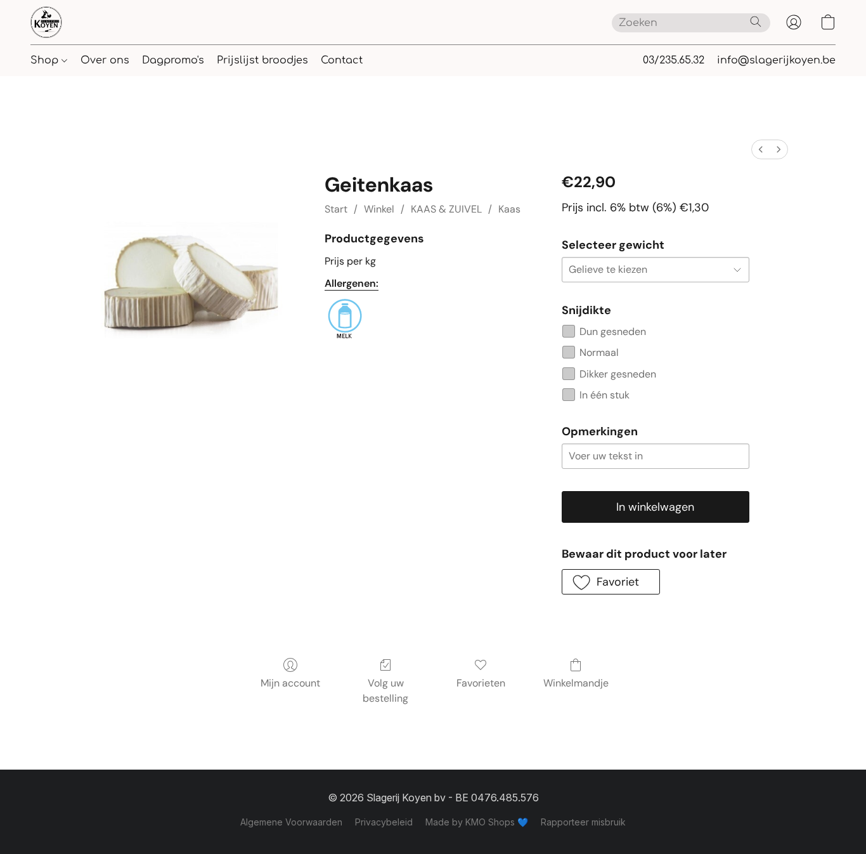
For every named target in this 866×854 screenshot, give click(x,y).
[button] (46, 22)
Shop (45, 60)
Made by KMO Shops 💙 (476, 822)
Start (336, 209)
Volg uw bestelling (385, 690)
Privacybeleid (384, 822)
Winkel (379, 209)
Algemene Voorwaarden (291, 822)
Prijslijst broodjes (262, 60)
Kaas (509, 209)
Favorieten (480, 683)
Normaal (599, 352)
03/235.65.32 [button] (673, 60)
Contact (342, 60)
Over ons (105, 60)
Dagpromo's (173, 60)
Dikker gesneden (617, 374)
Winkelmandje (576, 683)
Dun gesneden (612, 331)
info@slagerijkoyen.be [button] (776, 60)
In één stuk (604, 395)
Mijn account (290, 683)
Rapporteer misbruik (583, 822)
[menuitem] (761, 149)
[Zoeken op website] (755, 21)
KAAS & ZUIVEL (446, 209)
